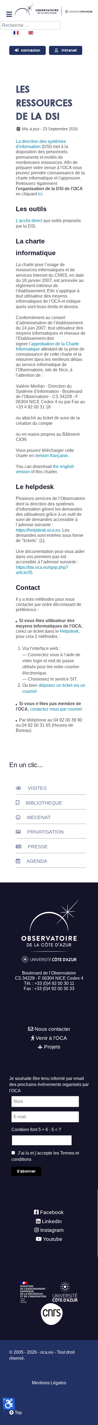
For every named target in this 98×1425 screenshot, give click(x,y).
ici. (41, 194)
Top (18, 1412)
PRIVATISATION (45, 832)
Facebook (52, 1212)
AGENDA (36, 861)
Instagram (52, 1230)
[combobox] (30, 25)
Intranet (69, 50)
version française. (52, 455)
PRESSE (38, 846)
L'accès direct (29, 220)
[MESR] (33, 1292)
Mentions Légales (49, 1382)
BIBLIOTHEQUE (44, 803)
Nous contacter (52, 1029)
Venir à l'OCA (51, 1038)
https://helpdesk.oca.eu (38, 530)
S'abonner (26, 1171)
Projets (52, 1047)
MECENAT (39, 817)
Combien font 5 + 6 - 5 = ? (36, 1129)
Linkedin (52, 1221)
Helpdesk (69, 631)
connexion (30, 50)
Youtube (52, 1239)
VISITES (37, 788)
